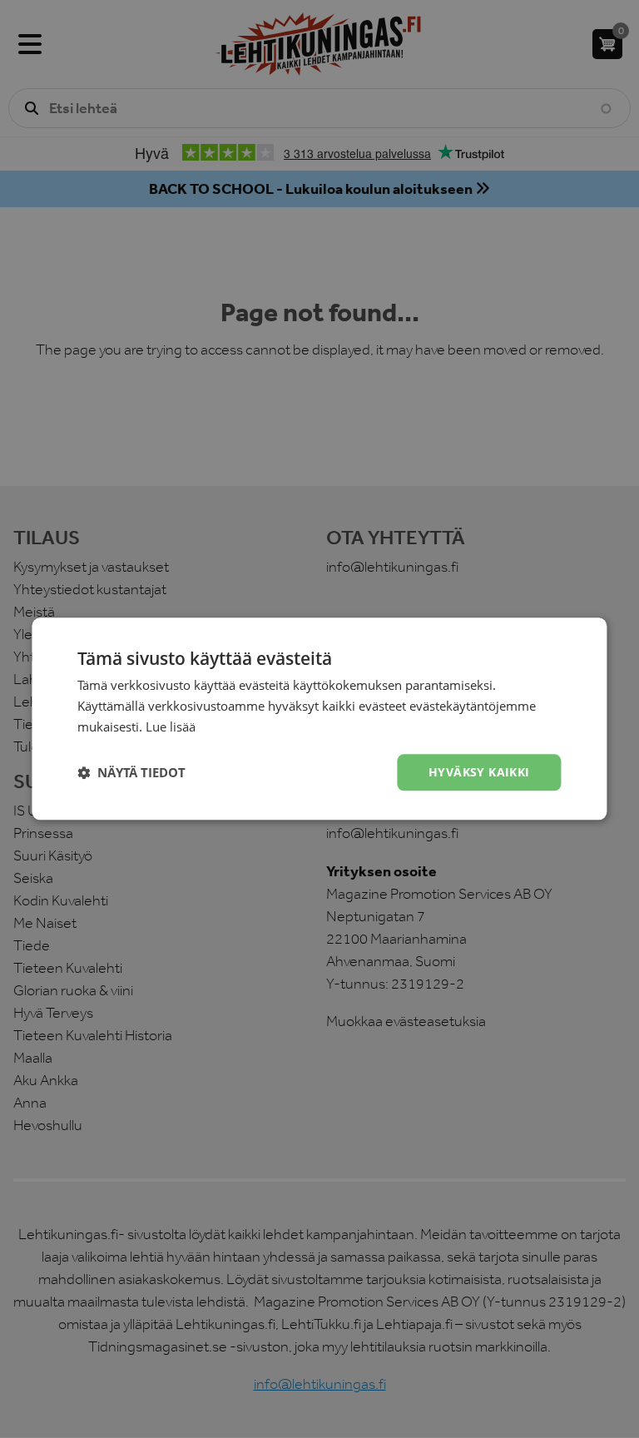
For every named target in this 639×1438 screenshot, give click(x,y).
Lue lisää (171, 726)
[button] (131, 772)
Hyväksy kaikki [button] (479, 772)
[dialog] (319, 719)
